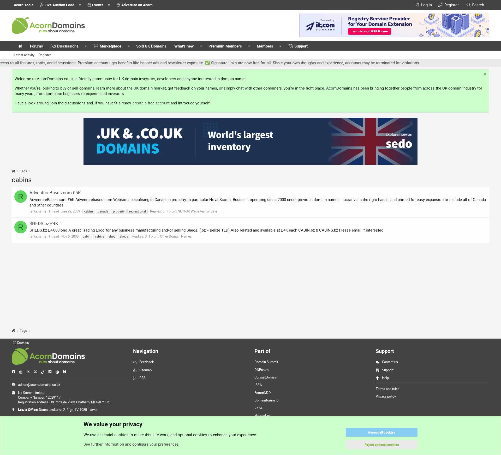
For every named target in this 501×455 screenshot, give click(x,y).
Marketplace (110, 46)
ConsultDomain (265, 377)
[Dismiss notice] (484, 75)
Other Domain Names (176, 236)
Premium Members (225, 46)
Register (45, 54)
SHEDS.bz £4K (43, 223)
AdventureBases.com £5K (55, 193)
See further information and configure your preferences (131, 444)
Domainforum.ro (266, 400)
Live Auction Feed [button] (59, 4)
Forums (36, 46)
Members (265, 46)
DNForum (261, 369)
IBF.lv (258, 384)
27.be (258, 408)
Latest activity (24, 54)
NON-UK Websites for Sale (197, 211)
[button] (86, 46)
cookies (121, 434)
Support (301, 46)
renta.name (37, 211)
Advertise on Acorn (137, 4)
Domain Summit (266, 361)
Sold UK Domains (151, 46)
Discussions (68, 46)
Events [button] (97, 4)
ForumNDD (262, 392)
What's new (184, 46)
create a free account (151, 102)
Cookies (22, 342)
